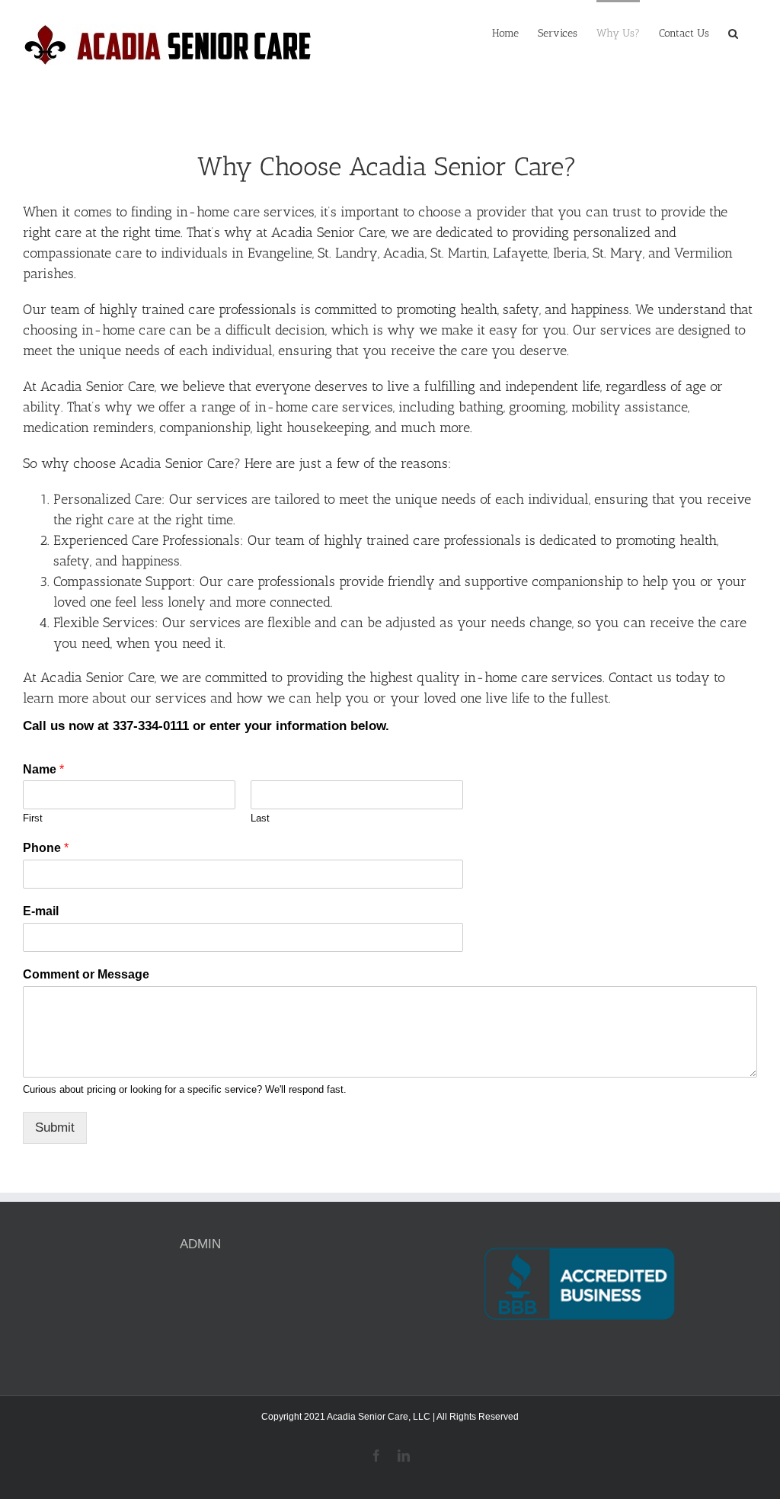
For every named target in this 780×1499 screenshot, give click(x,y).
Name (43, 769)
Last (260, 818)
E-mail (41, 911)
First (33, 818)
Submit (55, 1127)
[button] (733, 32)
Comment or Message (86, 974)
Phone (46, 847)
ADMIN (200, 1244)
